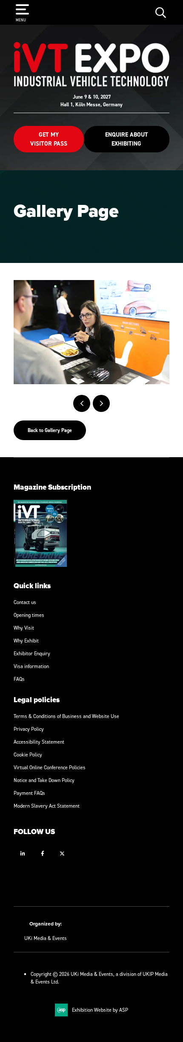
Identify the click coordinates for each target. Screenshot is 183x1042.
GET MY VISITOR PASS (48, 139)
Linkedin (23, 853)
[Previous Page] (81, 403)
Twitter (62, 853)
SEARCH (161, 12)
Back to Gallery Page (50, 430)
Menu (21, 20)
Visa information (31, 666)
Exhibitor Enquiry (32, 653)
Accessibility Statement (39, 741)
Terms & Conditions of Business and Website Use (66, 716)
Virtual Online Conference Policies (50, 767)
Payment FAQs (29, 793)
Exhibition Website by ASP (100, 1010)
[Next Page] (101, 403)
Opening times (29, 615)
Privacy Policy (29, 729)
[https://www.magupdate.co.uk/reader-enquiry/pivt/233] (40, 565)
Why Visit (24, 628)
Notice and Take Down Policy (44, 780)
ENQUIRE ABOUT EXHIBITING (126, 139)
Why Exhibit (26, 640)
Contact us (25, 602)
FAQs (19, 679)
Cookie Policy (28, 754)
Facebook (42, 853)
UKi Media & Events (45, 938)
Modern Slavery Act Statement (47, 806)
